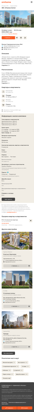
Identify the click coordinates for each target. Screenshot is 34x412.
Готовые (25, 366)
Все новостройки (8, 353)
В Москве (6, 370)
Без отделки (22, 362)
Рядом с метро (8, 374)
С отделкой (18, 370)
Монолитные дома (9, 362)
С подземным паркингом (10, 366)
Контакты (4, 402)
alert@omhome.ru (12, 212)
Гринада (5, 333)
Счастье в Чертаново (9, 254)
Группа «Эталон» (12, 33)
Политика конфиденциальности (17, 402)
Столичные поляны (9, 293)
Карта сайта (5, 404)
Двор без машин (21, 374)
